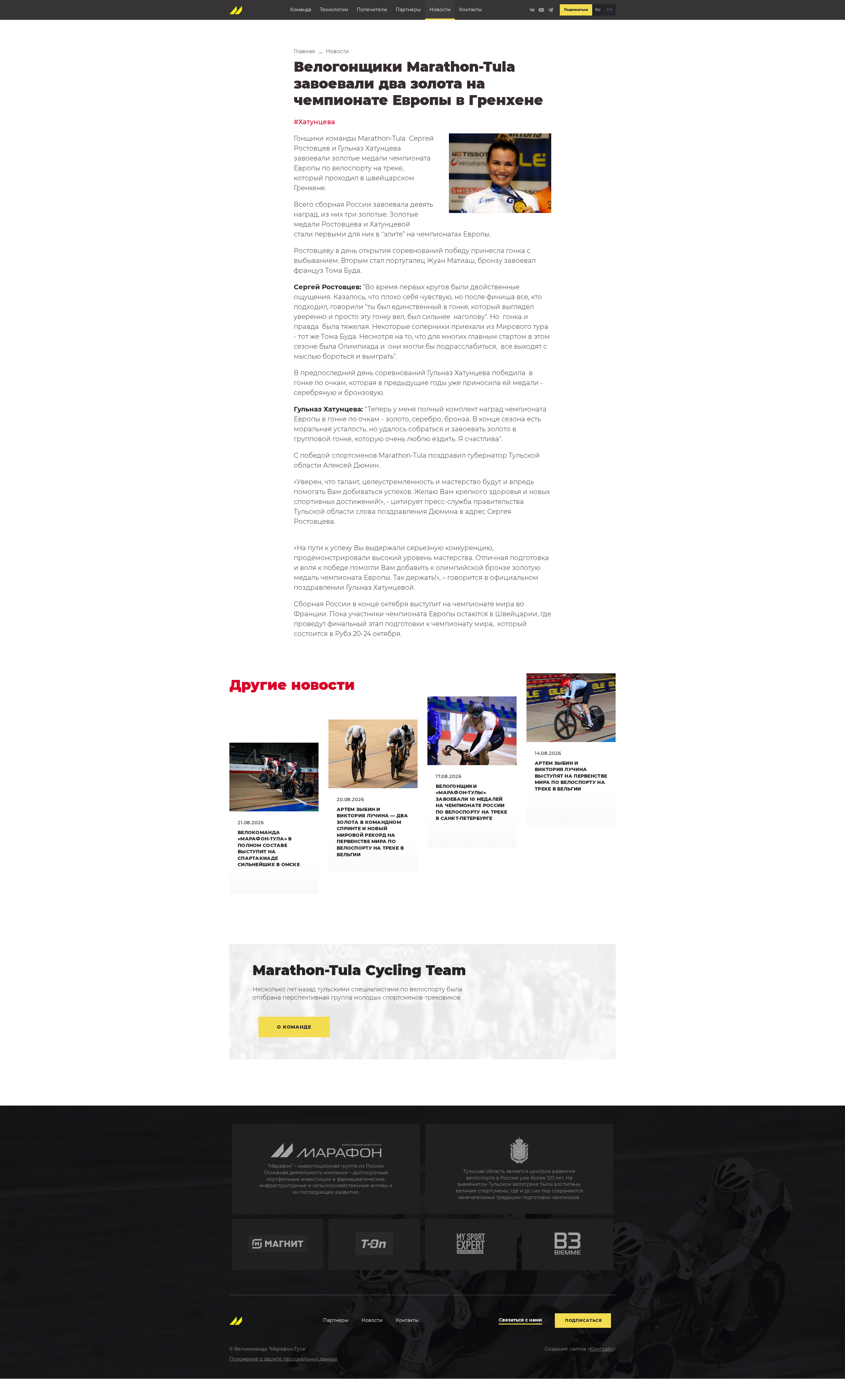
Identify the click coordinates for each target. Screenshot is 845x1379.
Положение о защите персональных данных (283, 1359)
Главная (304, 51)
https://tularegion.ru (519, 1169)
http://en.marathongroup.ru (326, 1169)
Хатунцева (316, 122)
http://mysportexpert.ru (471, 1244)
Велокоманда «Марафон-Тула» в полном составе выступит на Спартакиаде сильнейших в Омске (269, 849)
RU (597, 10)
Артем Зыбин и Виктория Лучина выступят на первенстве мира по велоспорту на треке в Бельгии (571, 776)
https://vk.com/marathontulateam (532, 10)
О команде (294, 1027)
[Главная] (236, 10)
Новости (440, 10)
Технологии (334, 10)
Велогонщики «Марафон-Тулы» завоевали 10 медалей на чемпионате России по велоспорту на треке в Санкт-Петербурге (471, 802)
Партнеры (408, 10)
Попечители (372, 10)
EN (609, 10)
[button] (500, 173)
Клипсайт (601, 1349)
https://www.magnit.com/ (278, 1244)
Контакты (470, 10)
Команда (300, 10)
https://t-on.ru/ (374, 1244)
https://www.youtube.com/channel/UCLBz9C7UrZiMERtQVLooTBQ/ (541, 10)
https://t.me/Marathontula (550, 10)
